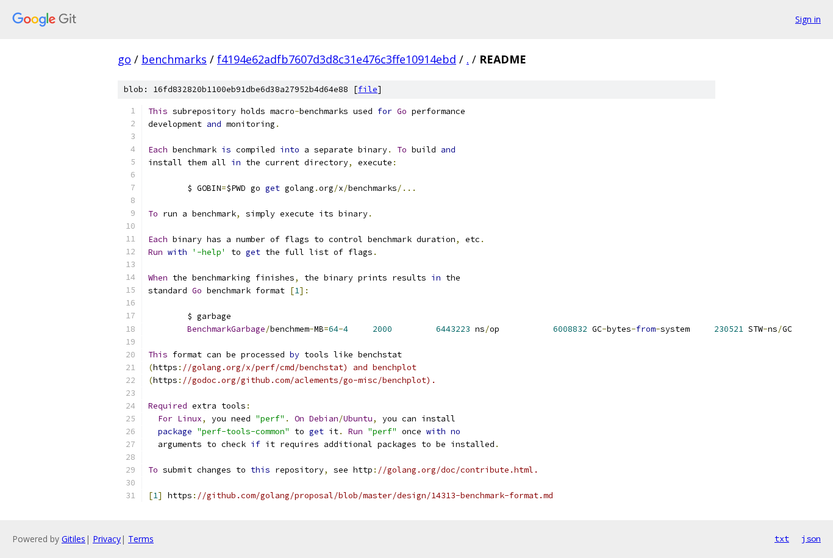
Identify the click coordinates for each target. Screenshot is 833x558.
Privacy (107, 539)
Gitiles (73, 539)
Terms (141, 539)
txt (781, 538)
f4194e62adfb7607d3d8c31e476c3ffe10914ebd (336, 59)
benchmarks (174, 59)
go (124, 59)
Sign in (808, 19)
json (811, 538)
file (367, 89)
